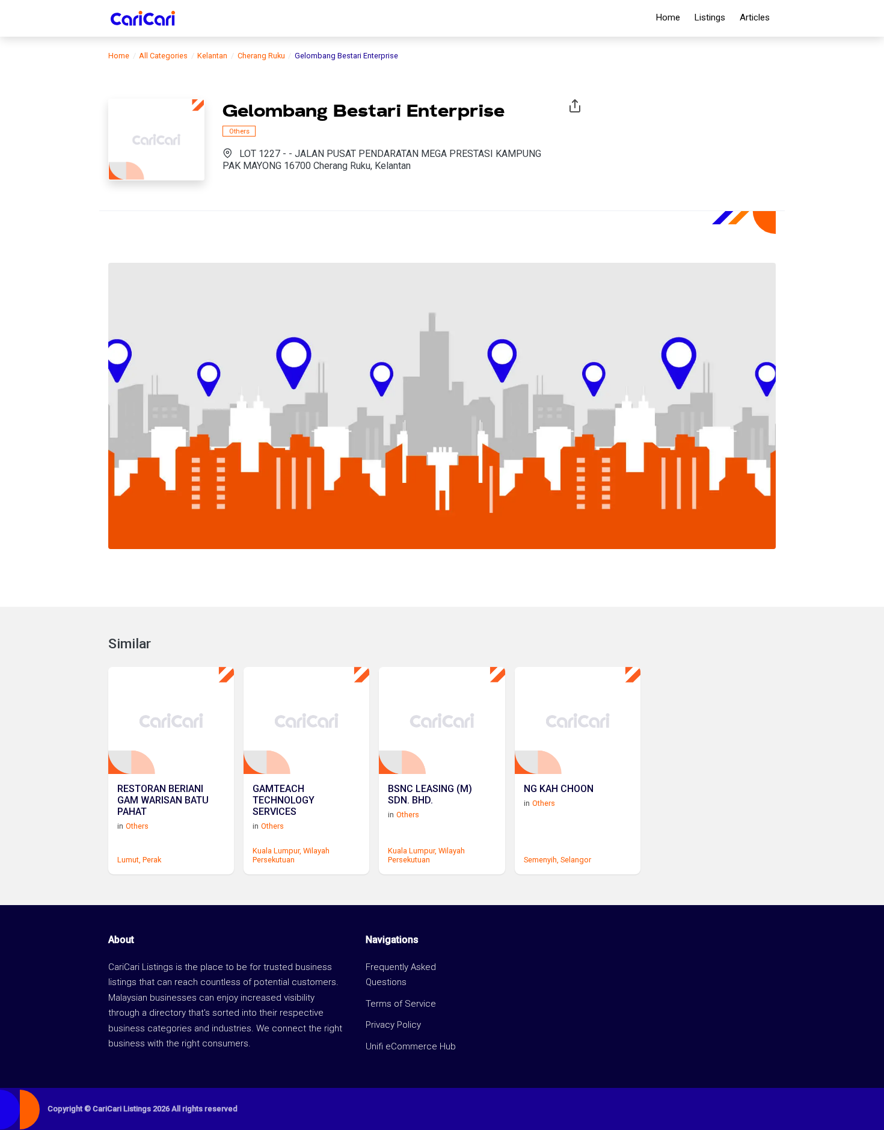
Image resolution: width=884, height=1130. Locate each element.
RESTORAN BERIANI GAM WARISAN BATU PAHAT (163, 800)
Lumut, (129, 859)
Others (239, 131)
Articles (755, 17)
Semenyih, (541, 859)
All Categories (163, 55)
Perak (152, 859)
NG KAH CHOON (559, 788)
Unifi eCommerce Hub (411, 1046)
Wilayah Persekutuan (291, 855)
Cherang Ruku (261, 55)
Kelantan (212, 55)
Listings (710, 17)
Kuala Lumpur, (277, 850)
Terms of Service (401, 1003)
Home (668, 17)
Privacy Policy (393, 1024)
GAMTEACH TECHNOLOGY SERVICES (284, 800)
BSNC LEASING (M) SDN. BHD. (430, 794)
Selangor (575, 859)
